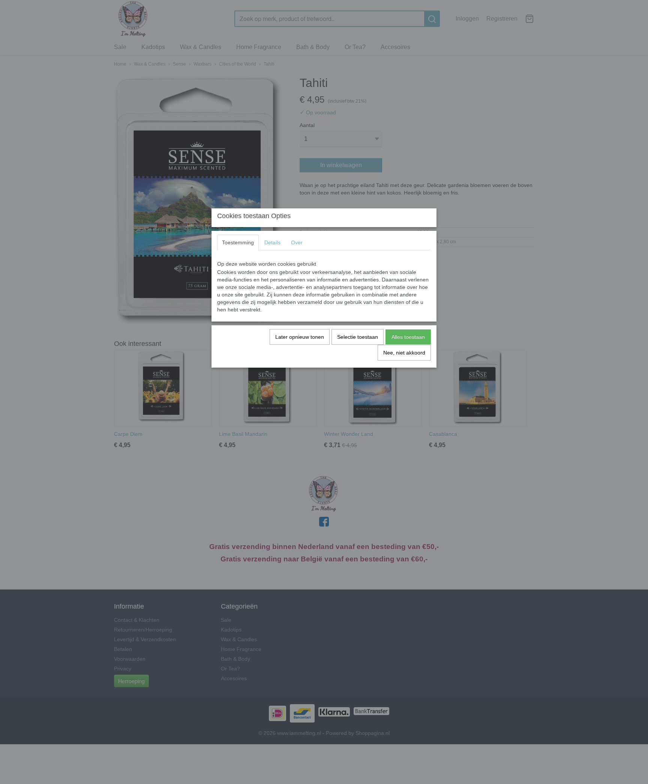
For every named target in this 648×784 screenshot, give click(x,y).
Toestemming (238, 242)
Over (297, 242)
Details (272, 242)
